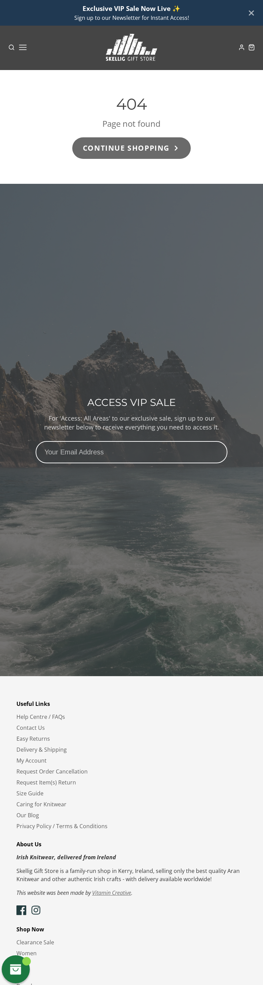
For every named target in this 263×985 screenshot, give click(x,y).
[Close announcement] (251, 13)
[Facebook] (21, 910)
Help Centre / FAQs (40, 717)
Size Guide (29, 793)
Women (26, 953)
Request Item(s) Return (46, 782)
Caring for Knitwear (41, 804)
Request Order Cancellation (52, 771)
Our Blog (27, 815)
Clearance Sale (35, 942)
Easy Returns (33, 738)
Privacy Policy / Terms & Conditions (62, 826)
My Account (31, 760)
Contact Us (30, 727)
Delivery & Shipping (41, 749)
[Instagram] (36, 910)
